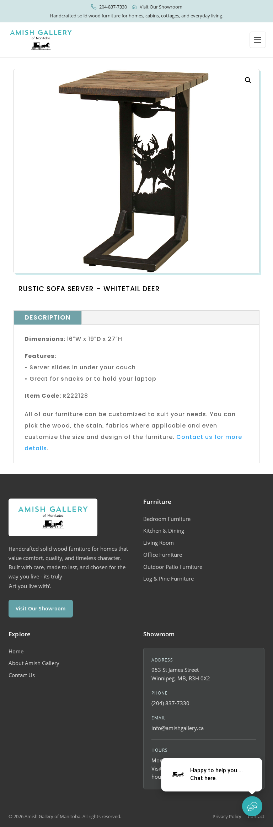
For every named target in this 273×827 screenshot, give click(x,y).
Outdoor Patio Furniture (172, 566)
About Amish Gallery (34, 663)
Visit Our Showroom (161, 7)
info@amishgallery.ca (177, 727)
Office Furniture (162, 554)
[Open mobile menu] (258, 40)
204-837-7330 (113, 7)
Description (48, 317)
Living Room (158, 542)
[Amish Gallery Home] (41, 39)
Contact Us (22, 675)
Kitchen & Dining (163, 530)
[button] (248, 80)
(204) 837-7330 (170, 703)
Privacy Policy (227, 816)
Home (16, 651)
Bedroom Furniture (167, 518)
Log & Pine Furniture (168, 578)
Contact (256, 816)
